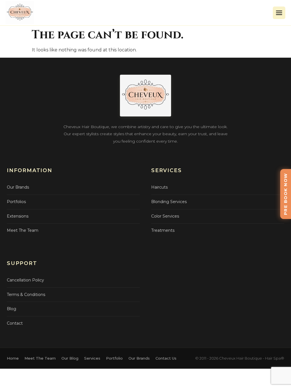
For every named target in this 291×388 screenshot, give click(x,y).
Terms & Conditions (26, 294)
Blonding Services (169, 201)
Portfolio (114, 358)
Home (13, 358)
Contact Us (165, 358)
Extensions (17, 216)
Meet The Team (22, 230)
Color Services (165, 216)
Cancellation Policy (25, 280)
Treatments (162, 230)
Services (92, 358)
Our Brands (18, 187)
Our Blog (69, 358)
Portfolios (16, 201)
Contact (15, 323)
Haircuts (159, 187)
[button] (279, 13)
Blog (11, 308)
